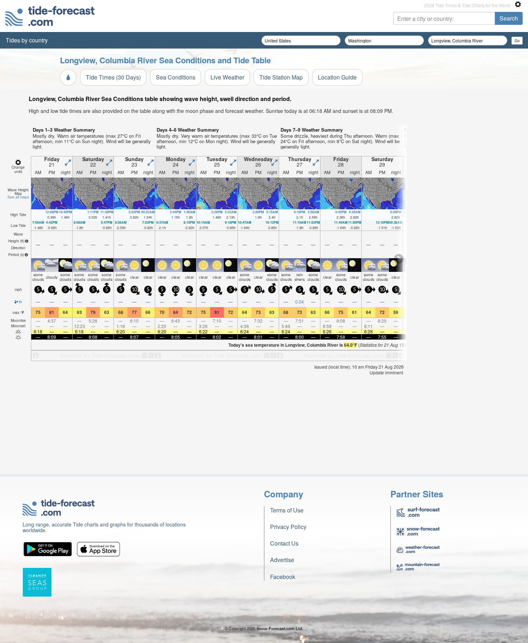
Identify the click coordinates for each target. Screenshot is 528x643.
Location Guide (337, 77)
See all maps (18, 197)
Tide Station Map (281, 77)
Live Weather (227, 77)
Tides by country (27, 40)
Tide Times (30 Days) (113, 77)
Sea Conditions (175, 77)
